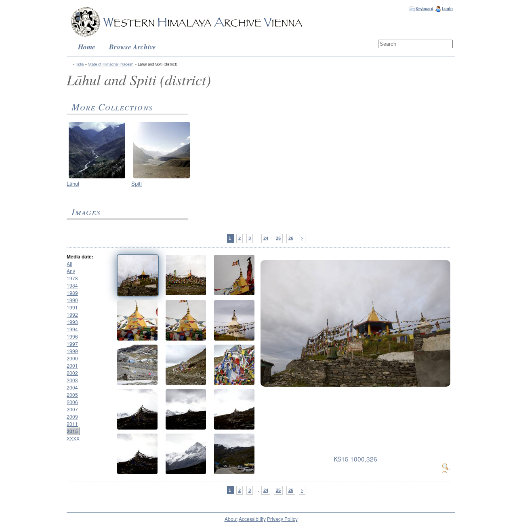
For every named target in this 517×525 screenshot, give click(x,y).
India (80, 64)
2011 (72, 423)
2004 (72, 387)
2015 (72, 431)
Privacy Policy (282, 518)
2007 (72, 409)
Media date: (80, 256)
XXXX (73, 438)
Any (71, 270)
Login (447, 8)
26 (290, 238)
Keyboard (424, 8)
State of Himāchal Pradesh (110, 64)
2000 (72, 358)
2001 (72, 365)
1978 (72, 278)
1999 (72, 350)
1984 (72, 285)
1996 (72, 336)
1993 (72, 321)
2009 (72, 416)
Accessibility (252, 518)
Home (86, 47)
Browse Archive (132, 47)
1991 (72, 307)
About (231, 518)
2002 (72, 372)
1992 (72, 314)
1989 (72, 292)
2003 (72, 380)
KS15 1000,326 (355, 458)
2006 (72, 401)
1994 (72, 329)
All (69, 263)
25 (278, 238)
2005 (72, 394)
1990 (72, 299)
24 (265, 238)
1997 (72, 343)
